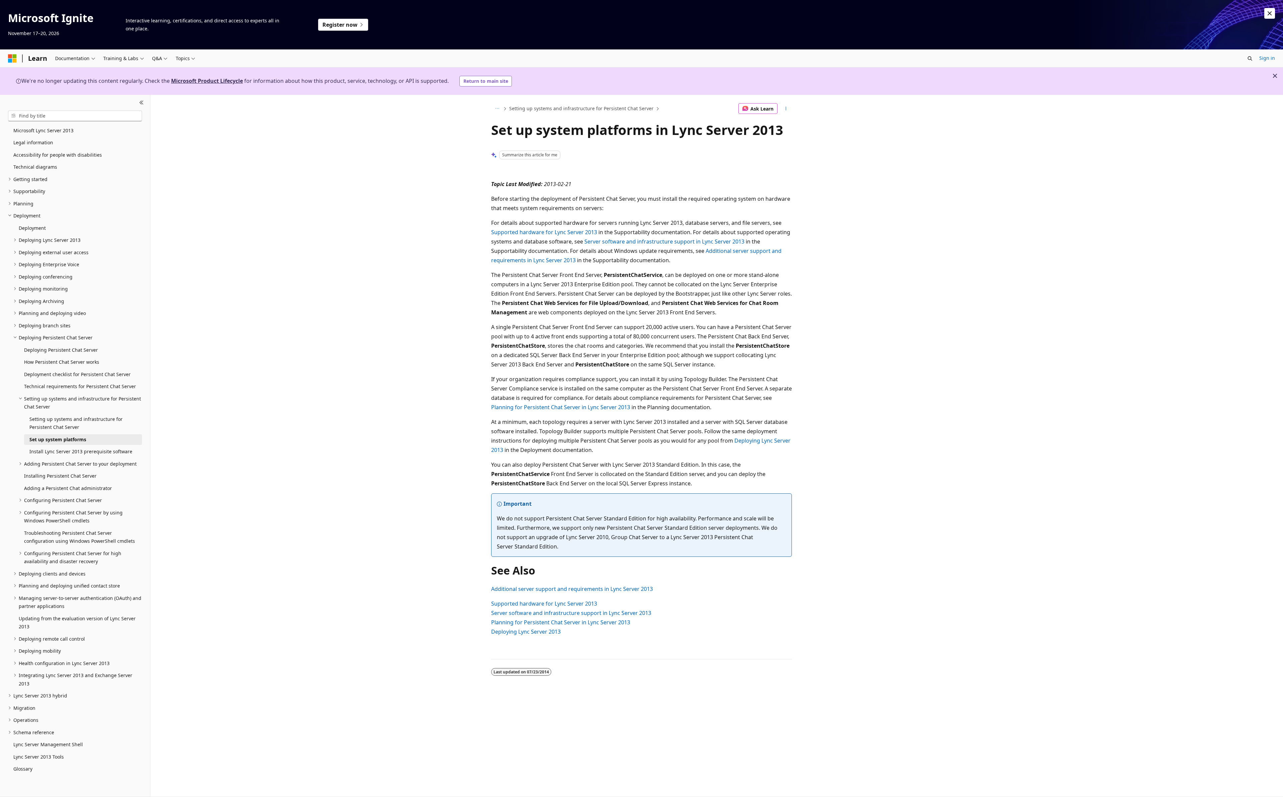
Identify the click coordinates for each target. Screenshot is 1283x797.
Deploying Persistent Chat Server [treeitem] (61, 350)
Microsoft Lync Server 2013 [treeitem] (43, 130)
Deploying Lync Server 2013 (526, 631)
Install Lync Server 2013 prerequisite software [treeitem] (80, 451)
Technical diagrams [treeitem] (35, 167)
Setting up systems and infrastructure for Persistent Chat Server (581, 108)
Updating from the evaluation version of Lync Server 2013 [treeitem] (77, 622)
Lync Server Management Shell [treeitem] (48, 744)
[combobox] (75, 116)
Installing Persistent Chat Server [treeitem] (60, 476)
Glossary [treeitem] (22, 769)
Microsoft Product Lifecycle (207, 81)
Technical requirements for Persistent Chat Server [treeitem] (80, 386)
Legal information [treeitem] (33, 142)
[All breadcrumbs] (497, 108)
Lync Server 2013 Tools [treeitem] (38, 757)
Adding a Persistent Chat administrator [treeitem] (68, 488)
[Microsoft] (12, 58)
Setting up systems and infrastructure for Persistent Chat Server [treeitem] (76, 423)
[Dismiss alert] (1269, 13)
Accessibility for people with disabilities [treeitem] (57, 155)
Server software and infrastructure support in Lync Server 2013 (664, 241)
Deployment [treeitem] (32, 228)
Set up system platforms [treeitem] (57, 439)
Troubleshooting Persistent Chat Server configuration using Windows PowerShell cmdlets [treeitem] (79, 537)
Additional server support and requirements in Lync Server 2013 (572, 589)
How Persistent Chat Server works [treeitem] (61, 362)
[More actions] (786, 108)
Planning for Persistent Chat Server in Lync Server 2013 (560, 407)
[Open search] (1250, 58)
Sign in (1267, 58)
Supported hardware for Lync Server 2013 (544, 232)
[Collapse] (141, 103)
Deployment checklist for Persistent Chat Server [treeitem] (77, 374)
